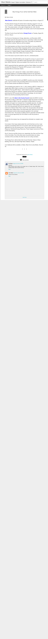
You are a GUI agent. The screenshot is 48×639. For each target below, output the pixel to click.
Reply (9, 169)
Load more (24, 197)
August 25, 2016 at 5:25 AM (18, 163)
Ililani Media (30, 154)
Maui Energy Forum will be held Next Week (24, 12)
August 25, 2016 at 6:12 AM (19, 172)
